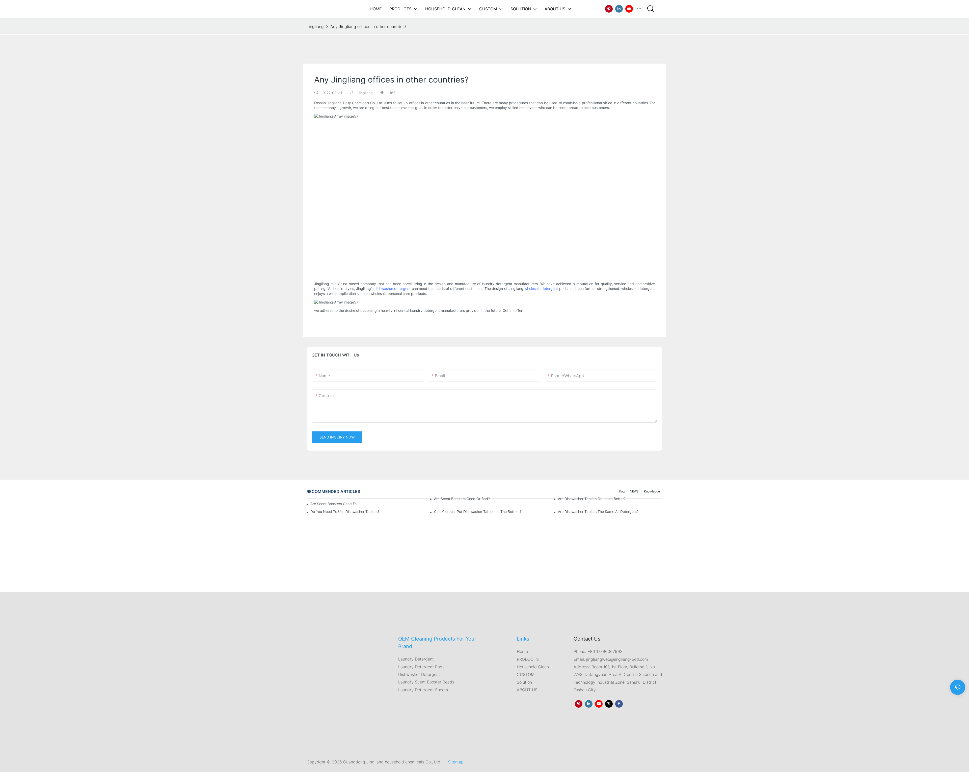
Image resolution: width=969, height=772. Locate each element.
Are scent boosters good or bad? (462, 499)
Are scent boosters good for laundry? (335, 504)
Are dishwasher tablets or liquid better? (592, 499)
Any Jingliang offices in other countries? (368, 26)
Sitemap (456, 761)
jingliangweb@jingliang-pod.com (616, 658)
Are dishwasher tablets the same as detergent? (598, 511)
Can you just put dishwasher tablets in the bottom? (477, 511)
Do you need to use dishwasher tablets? (344, 511)
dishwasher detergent (392, 289)
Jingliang (315, 26)
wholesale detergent (541, 289)
